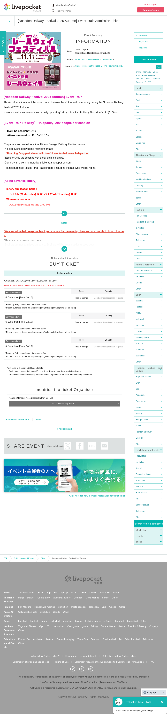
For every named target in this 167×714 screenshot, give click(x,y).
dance (138, 198)
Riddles (139, 79)
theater (139, 167)
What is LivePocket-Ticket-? (45, 656)
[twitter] (74, 669)
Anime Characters (145, 264)
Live (138, 246)
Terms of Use (62, 661)
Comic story (141, 173)
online (138, 72)
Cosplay (139, 82)
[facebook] (83, 669)
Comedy (147, 72)
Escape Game (142, 419)
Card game (141, 401)
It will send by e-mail (104, 446)
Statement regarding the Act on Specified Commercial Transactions (109, 661)
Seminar (139, 486)
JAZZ (138, 125)
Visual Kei (140, 143)
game (138, 407)
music (139, 88)
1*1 (149, 82)
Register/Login (151, 10)
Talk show (140, 240)
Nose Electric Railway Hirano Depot (91, 59)
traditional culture (143, 179)
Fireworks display (143, 474)
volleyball (140, 319)
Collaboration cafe (144, 270)
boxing (139, 331)
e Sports (139, 343)
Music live (141, 530)
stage (138, 161)
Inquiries (143, 48)
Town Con (140, 480)
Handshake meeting (145, 222)
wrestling (140, 325)
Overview (143, 35)
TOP (6, 558)
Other (138, 149)
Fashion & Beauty (144, 432)
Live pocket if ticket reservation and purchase (22, 7)
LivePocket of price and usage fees (31, 661)
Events (139, 536)
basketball (140, 356)
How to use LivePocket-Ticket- (81, 656)
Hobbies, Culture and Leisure (9, 630)
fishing (139, 413)
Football (139, 307)
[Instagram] (92, 669)
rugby (138, 313)
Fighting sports (142, 337)
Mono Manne (142, 191)
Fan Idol (140, 209)
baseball (140, 301)
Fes (137, 112)
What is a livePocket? (66, 5)
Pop (137, 106)
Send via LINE (92, 446)
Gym (138, 383)
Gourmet (156, 79)
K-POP (139, 131)
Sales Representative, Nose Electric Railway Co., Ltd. (99, 66)
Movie (147, 79)
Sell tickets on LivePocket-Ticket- (119, 656)
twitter (67, 446)
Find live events (63, 11)
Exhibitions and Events (147, 450)
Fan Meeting (141, 216)
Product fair (141, 456)
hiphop (139, 118)
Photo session (148, 75)
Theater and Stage (145, 155)
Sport (138, 294)
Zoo (137, 389)
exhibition (140, 228)
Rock (138, 100)
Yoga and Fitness (143, 377)
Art (137, 499)
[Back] (9, 21)
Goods (139, 252)
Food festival (141, 492)
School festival (142, 505)
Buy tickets (144, 41)
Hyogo (110, 59)
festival (139, 468)
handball (140, 350)
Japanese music (143, 94)
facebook (80, 446)
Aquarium (140, 395)
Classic (139, 137)
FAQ (152, 661)
